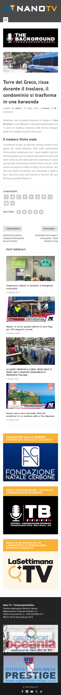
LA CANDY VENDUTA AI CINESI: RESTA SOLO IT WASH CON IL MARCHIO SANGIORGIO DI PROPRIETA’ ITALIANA (29, 372)
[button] (30, 38)
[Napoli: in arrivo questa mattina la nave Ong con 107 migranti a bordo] (30, 309)
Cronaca (45, 108)
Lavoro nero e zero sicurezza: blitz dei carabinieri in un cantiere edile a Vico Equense (30, 414)
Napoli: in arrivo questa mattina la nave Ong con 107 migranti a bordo (29, 328)
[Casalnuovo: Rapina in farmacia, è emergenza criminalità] (30, 268)
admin (18, 108)
